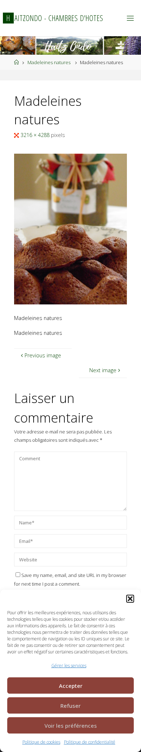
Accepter (70, 685)
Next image (102, 370)
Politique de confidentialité (89, 742)
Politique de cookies (41, 742)
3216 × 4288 (36, 135)
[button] (130, 598)
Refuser (70, 705)
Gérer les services (68, 665)
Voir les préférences (70, 725)
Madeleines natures (48, 62)
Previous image (43, 355)
